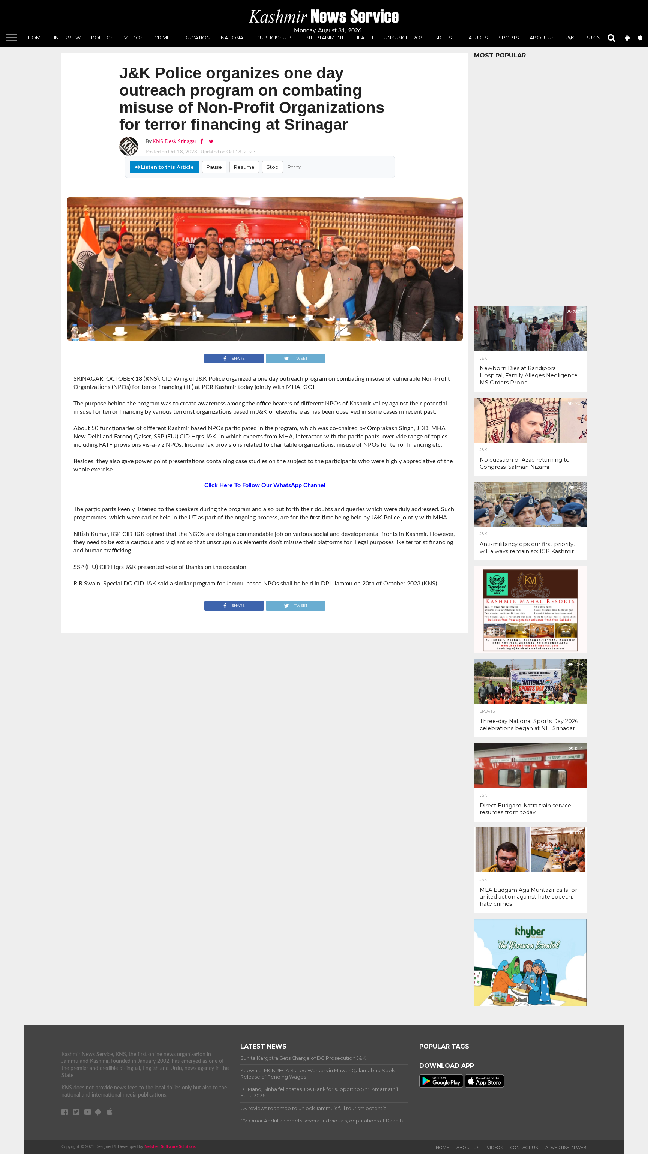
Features (475, 38)
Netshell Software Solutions (170, 1147)
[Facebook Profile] (202, 141)
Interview (67, 38)
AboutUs (542, 38)
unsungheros (404, 38)
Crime (162, 38)
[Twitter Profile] (210, 141)
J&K (569, 38)
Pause (214, 167)
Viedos (134, 38)
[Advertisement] (530, 180)
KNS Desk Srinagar (174, 141)
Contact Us (524, 1147)
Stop (273, 167)
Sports (508, 38)
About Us (467, 1147)
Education (195, 38)
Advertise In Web (565, 1147)
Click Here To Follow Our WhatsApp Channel (265, 485)
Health (363, 38)
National (233, 38)
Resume (244, 167)
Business (597, 38)
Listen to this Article (167, 167)
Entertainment (323, 38)
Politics (102, 38)
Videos (495, 1147)
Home (36, 38)
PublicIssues (274, 38)
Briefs (443, 38)
